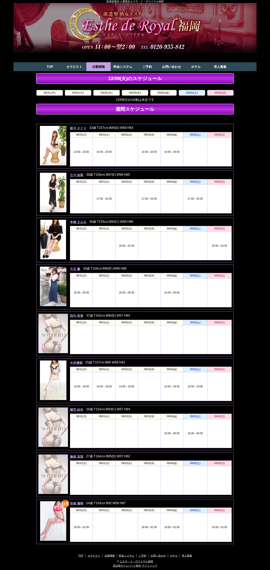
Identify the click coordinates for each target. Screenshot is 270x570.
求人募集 (220, 66)
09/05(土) (192, 92)
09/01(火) (78, 92)
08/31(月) (50, 92)
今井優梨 (76, 362)
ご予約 (147, 66)
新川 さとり (78, 128)
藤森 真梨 (76, 456)
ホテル (196, 66)
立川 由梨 (76, 175)
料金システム (122, 66)
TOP (50, 66)
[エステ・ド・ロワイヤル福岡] (135, 32)
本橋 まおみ (78, 222)
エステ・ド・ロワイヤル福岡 (136, 561)
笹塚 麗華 (76, 503)
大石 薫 (75, 269)
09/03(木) (135, 92)
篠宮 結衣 (76, 409)
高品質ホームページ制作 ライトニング (135, 565)
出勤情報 (98, 66)
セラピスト (74, 66)
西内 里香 (76, 315)
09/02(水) (106, 92)
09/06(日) (220, 92)
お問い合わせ (171, 66)
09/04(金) (163, 92)
